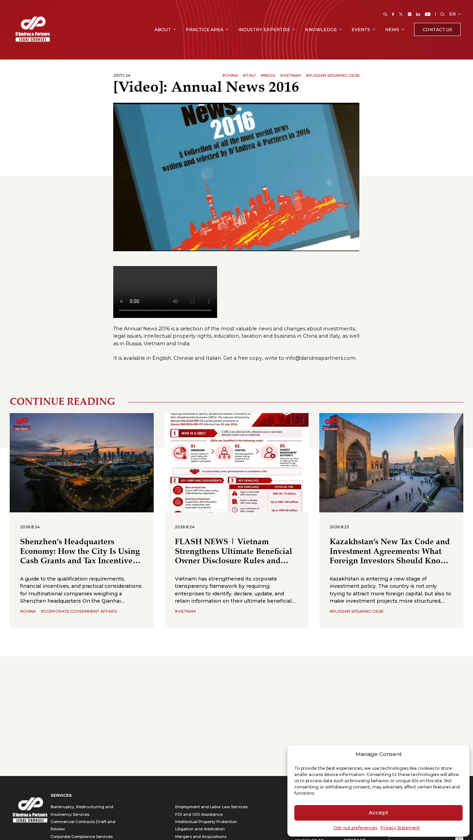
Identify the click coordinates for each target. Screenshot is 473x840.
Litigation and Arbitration (200, 829)
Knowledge (321, 29)
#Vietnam (290, 75)
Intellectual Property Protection (206, 821)
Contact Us (437, 29)
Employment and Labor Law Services (211, 806)
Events (360, 29)
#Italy (249, 75)
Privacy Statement (400, 827)
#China (230, 75)
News (392, 29)
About (162, 29)
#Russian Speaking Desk (333, 75)
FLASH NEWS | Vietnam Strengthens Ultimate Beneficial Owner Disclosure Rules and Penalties (233, 552)
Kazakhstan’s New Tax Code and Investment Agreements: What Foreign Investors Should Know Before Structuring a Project (390, 552)
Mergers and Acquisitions (200, 836)
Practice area (204, 29)
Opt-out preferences (355, 827)
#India (268, 75)
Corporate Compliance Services (82, 836)
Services (61, 795)
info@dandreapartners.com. (321, 358)
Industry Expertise (264, 29)
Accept (378, 812)
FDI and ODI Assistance (199, 814)
